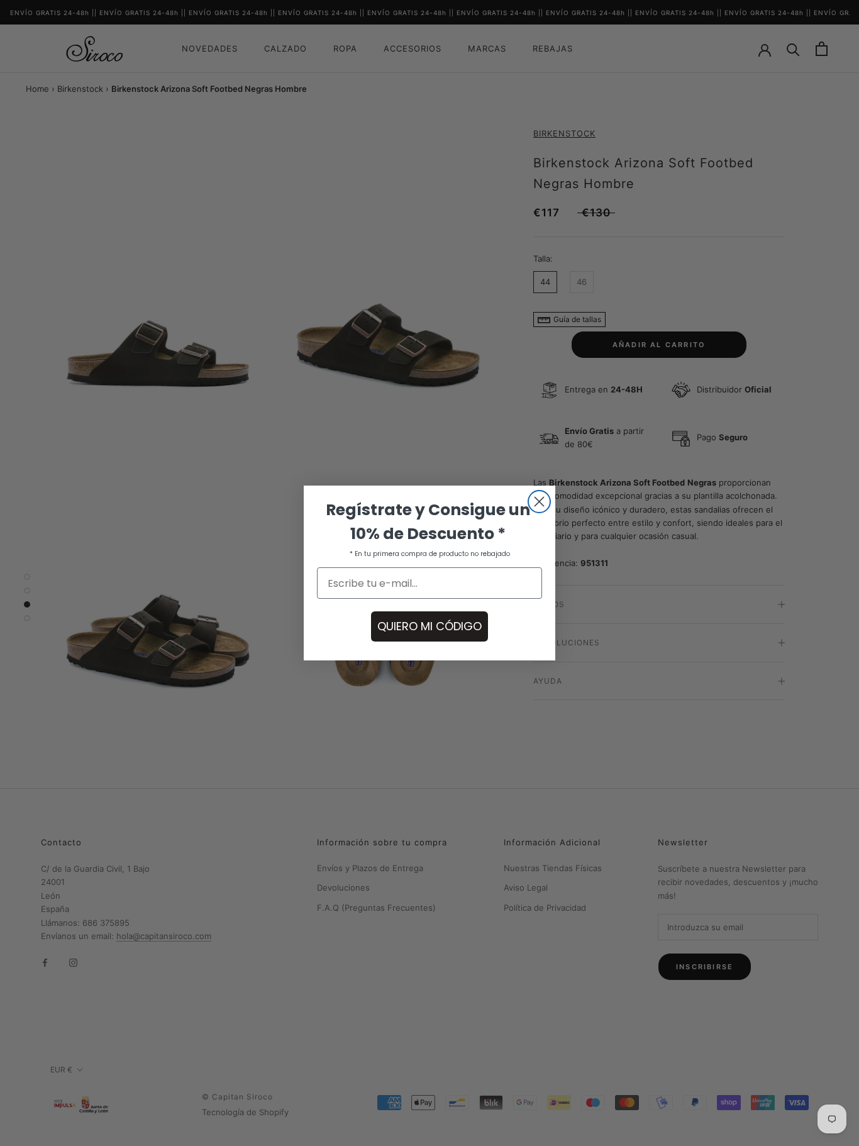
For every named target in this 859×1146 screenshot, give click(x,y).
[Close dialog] (539, 502)
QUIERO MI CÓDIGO (429, 626)
